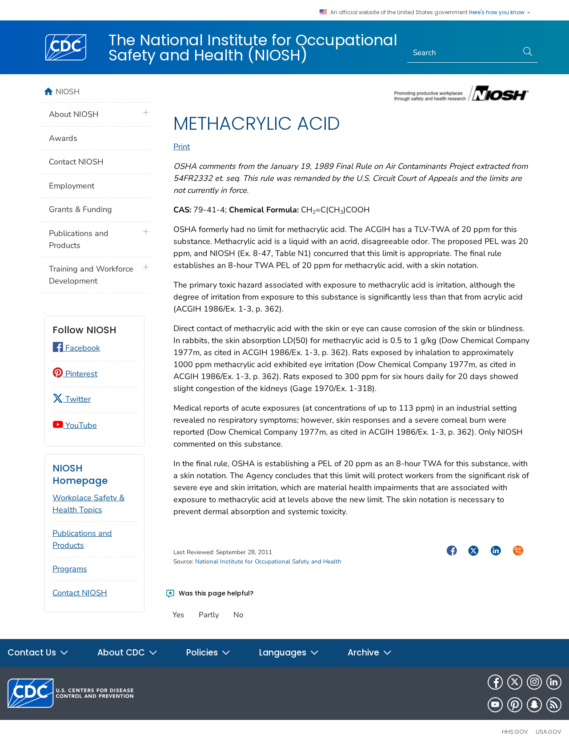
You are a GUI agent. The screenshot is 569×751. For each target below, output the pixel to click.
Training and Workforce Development (91, 275)
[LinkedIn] (553, 682)
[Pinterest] (514, 704)
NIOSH (68, 91)
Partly (209, 615)
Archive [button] (364, 653)
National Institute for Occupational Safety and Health (268, 561)
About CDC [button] (122, 653)
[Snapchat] (534, 704)
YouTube (80, 425)
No (238, 615)
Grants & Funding (80, 209)
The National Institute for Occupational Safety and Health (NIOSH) (252, 47)
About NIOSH (74, 114)
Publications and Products (78, 239)
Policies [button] (203, 653)
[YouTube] (495, 704)
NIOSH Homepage (80, 474)
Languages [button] (284, 653)
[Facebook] (495, 682)
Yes (178, 615)
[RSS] (553, 704)
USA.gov (548, 731)
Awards (63, 138)
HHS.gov (515, 731)
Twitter (77, 399)
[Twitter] (514, 682)
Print (181, 146)
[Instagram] (534, 682)
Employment (71, 185)
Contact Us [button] (33, 653)
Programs (69, 568)
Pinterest (80, 373)
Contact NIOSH (76, 161)
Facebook (81, 348)
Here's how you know (497, 12)
